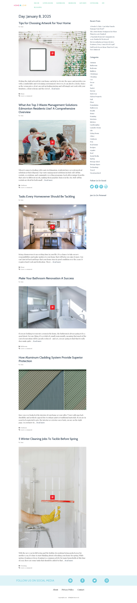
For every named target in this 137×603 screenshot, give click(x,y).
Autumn (93, 62)
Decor (36, 3)
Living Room (48, 3)
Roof (91, 153)
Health (92, 111)
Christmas (94, 74)
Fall (91, 99)
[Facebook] (82, 580)
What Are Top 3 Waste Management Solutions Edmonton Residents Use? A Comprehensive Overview (48, 108)
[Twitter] (94, 580)
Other (92, 136)
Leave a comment (26, 96)
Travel (92, 170)
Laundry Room (95, 128)
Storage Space (95, 164)
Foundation (94, 105)
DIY (103, 3)
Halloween (94, 108)
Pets (91, 142)
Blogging (38, 7)
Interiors (93, 119)
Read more (56, 89)
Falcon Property (96, 96)
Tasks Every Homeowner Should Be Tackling (47, 196)
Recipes (93, 147)
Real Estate (94, 145)
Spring (92, 159)
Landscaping (94, 125)
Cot (91, 79)
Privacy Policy (68, 589)
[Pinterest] (70, 580)
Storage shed (95, 162)
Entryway (93, 94)
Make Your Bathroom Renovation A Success (46, 278)
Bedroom (72, 3)
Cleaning (24, 566)
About (55, 589)
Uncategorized (95, 173)
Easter (92, 88)
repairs (92, 150)
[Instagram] (106, 580)
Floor (92, 102)
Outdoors (94, 3)
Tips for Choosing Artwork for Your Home (45, 23)
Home (23, 94)
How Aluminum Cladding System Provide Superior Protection (51, 359)
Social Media (94, 156)
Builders (93, 71)
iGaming (93, 116)
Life (91, 130)
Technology (94, 167)
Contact (80, 589)
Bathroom (60, 3)
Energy (92, 91)
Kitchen (83, 3)
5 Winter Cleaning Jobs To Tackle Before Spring (48, 439)
